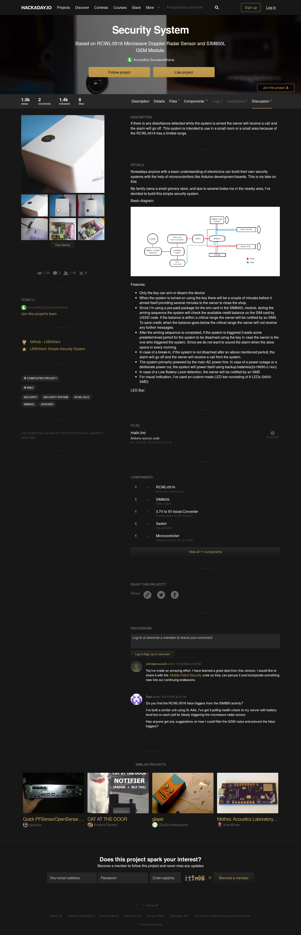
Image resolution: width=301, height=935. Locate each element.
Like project (184, 72)
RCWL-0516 (81, 397)
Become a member (112, 865)
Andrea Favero (105, 824)
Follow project (119, 72)
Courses (120, 7)
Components (196, 101)
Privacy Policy (156, 916)
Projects (63, 7)
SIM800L (29, 404)
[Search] (216, 7)
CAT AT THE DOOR (107, 818)
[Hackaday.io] (36, 7)
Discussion (262, 101)
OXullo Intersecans (173, 824)
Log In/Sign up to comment (152, 654)
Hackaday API (179, 916)
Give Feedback (109, 916)
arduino (47, 404)
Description (140, 101)
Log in (271, 7)
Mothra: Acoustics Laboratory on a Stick (255, 818)
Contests (101, 7)
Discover (82, 7)
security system (55, 397)
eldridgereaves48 (156, 664)
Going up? (152, 905)
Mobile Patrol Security (186, 675)
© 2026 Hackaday (150, 924)
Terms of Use (132, 916)
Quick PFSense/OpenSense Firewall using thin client (73, 818)
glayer (158, 818)
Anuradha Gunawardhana (154, 59)
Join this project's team (39, 313)
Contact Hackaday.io (81, 916)
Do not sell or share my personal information (222, 916)
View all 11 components (205, 551)
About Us (56, 916)
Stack (136, 7)
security (30, 397)
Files (174, 101)
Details (159, 101)
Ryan (149, 696)
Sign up (251, 7)
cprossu (35, 824)
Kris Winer (231, 824)
